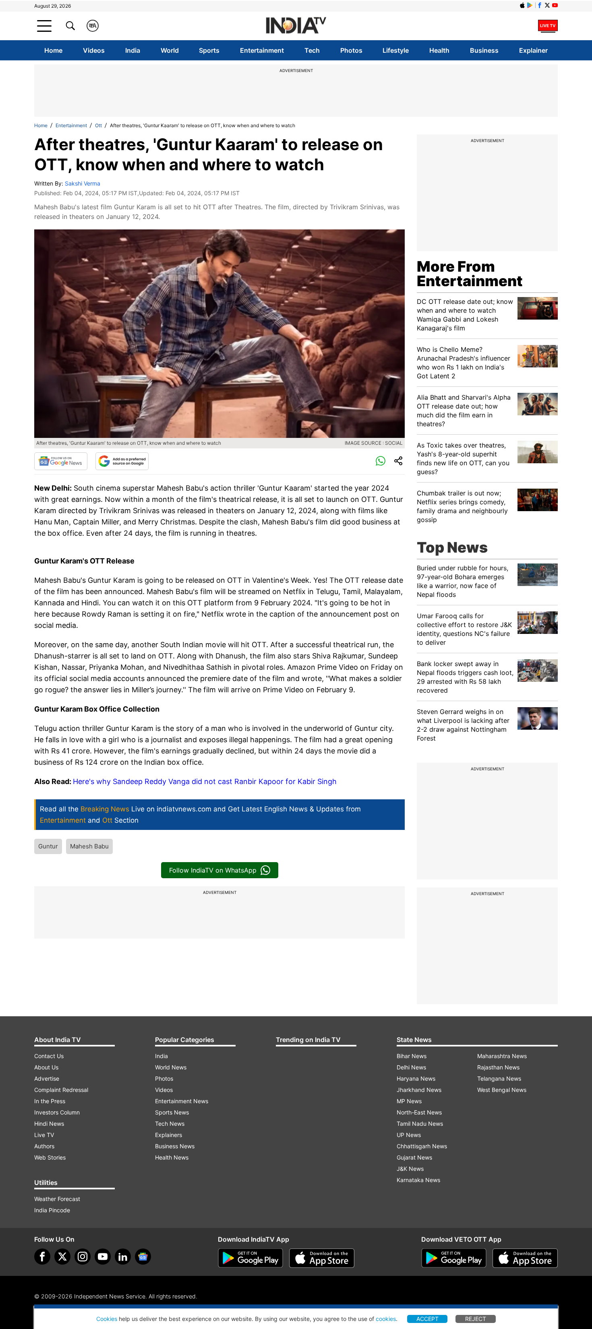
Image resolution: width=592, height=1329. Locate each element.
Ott (98, 125)
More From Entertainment (470, 274)
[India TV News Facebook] (539, 5)
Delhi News (411, 1067)
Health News (171, 1157)
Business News (175, 1146)
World (170, 50)
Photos (351, 50)
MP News (409, 1101)
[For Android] (453, 1258)
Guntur (48, 846)
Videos (94, 50)
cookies (386, 1318)
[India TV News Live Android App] (250, 1258)
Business (484, 50)
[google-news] (143, 1257)
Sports (209, 50)
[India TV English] (296, 26)
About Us (46, 1067)
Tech (312, 50)
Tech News (169, 1123)
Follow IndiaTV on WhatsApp (213, 870)
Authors (44, 1146)
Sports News (172, 1112)
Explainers (168, 1134)
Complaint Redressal (61, 1089)
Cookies (106, 1318)
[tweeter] (62, 1257)
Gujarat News (414, 1157)
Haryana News (416, 1078)
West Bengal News (501, 1089)
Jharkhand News (419, 1089)
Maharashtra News (502, 1055)
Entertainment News (181, 1101)
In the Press (49, 1101)
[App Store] (321, 1258)
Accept (427, 1318)
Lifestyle (396, 50)
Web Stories (50, 1157)
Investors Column (57, 1112)
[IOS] (522, 5)
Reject (475, 1318)
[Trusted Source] (122, 461)
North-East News (419, 1112)
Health (439, 50)
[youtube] (103, 1257)
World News (170, 1067)
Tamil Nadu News (420, 1123)
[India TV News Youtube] (555, 5)
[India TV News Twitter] (547, 5)
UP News (409, 1134)
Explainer (533, 50)
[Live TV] (548, 26)
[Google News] (60, 461)
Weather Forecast (57, 1198)
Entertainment (262, 50)
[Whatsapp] (380, 461)
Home (53, 50)
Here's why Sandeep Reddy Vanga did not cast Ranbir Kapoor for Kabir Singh (205, 781)
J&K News (410, 1168)
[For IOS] (525, 1258)
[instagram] (83, 1257)
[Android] (530, 5)
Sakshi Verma (82, 183)
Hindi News (49, 1123)
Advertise (46, 1078)
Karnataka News (418, 1179)
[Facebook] (42, 1257)
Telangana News (499, 1078)
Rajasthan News (498, 1067)
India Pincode (52, 1210)
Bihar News (411, 1055)
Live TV (44, 1134)
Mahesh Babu (89, 846)
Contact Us (49, 1055)
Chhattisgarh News (422, 1146)
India (132, 50)
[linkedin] (123, 1257)
